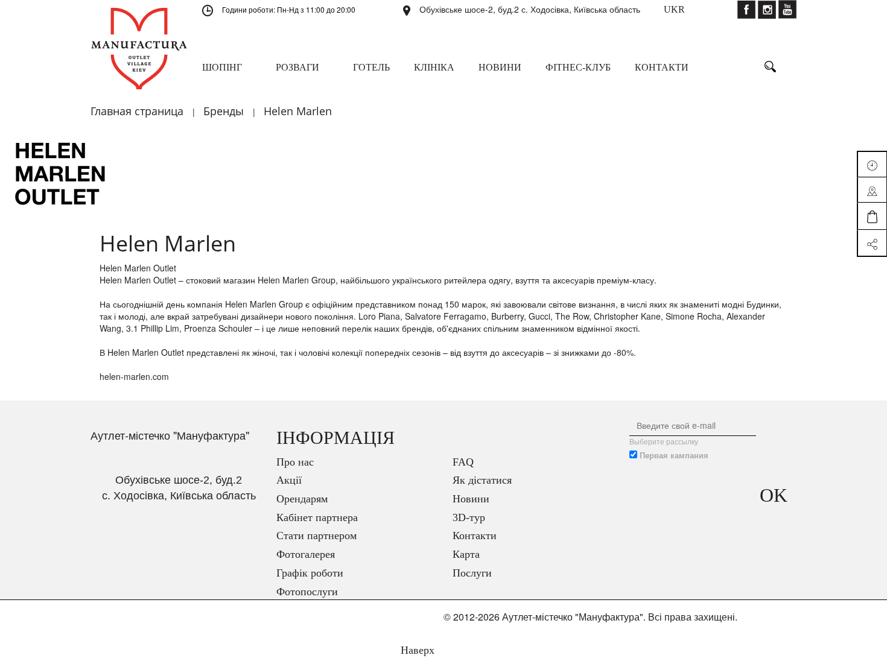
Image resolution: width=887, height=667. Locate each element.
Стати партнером (316, 535)
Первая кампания (674, 455)
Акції (289, 480)
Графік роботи (309, 573)
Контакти (475, 535)
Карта (466, 554)
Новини (471, 499)
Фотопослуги (307, 592)
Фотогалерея (305, 554)
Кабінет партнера (317, 517)
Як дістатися (482, 480)
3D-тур (469, 517)
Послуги (472, 573)
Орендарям (302, 499)
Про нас (295, 462)
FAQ (463, 462)
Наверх (416, 650)
